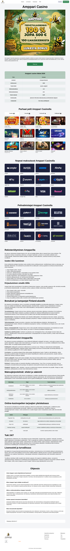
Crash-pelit (42, 113)
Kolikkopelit (57, 113)
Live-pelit (26, 113)
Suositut (11, 113)
